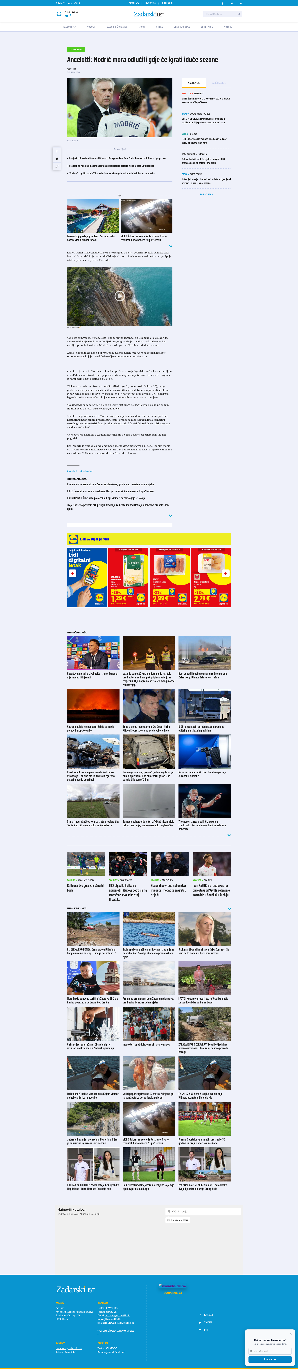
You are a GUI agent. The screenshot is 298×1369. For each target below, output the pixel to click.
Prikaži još (206, 194)
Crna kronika (182, 26)
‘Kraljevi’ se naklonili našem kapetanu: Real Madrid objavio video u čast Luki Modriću (111, 165)
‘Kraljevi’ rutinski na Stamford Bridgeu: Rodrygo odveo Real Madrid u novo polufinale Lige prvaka (117, 158)
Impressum (167, 3)
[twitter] (231, 2)
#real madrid (86, 471)
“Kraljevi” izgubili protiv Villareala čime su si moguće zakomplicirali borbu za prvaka (112, 173)
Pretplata (134, 3)
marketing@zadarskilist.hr (117, 1315)
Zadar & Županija (117, 26)
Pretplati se (270, 1359)
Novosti (91, 26)
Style (159, 26)
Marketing (150, 3)
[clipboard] (57, 166)
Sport (141, 26)
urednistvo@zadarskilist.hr (69, 1348)
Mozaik (228, 26)
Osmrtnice (207, 26)
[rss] (241, 2)
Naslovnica (69, 26)
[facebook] (222, 2)
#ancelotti (72, 471)
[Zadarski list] (149, 14)
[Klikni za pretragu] (239, 14)
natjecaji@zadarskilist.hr (109, 1319)
